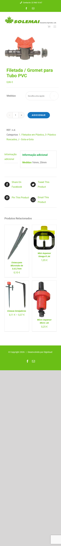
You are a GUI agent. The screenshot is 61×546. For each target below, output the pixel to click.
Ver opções (15, 294)
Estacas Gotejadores (16, 311)
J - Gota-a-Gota (26, 139)
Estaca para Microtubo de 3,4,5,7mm (17, 265)
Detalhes (12, 245)
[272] (30, 48)
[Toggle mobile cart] (49, 26)
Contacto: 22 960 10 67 (32, 2)
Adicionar (39, 115)
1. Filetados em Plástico (31, 134)
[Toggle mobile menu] (55, 26)
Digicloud (48, 352)
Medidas (11, 95)
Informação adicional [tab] (10, 156)
